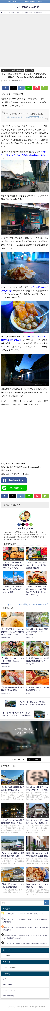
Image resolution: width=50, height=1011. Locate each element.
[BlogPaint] (25, 177)
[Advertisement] (25, 40)
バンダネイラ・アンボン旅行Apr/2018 (13, 70)
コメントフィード (9, 990)
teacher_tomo (25, 528)
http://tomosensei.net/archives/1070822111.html (23, 117)
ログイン (6, 979)
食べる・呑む (29, 70)
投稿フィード (7, 984)
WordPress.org (8, 996)
